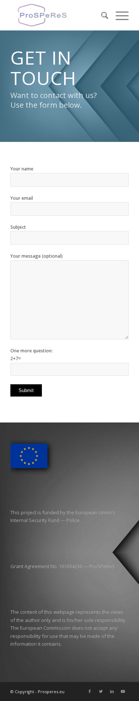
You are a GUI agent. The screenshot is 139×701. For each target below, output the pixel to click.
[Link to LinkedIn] (112, 691)
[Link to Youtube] (123, 691)
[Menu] (118, 15)
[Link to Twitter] (100, 691)
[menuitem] (101, 15)
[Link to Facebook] (89, 691)
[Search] (101, 15)
